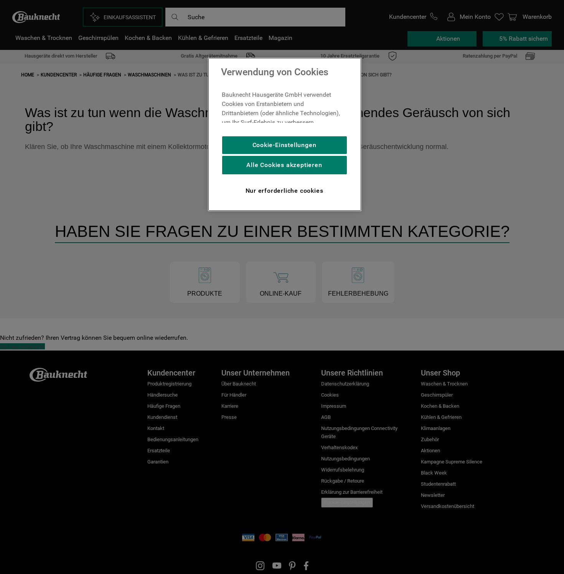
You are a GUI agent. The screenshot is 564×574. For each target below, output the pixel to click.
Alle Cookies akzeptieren (284, 165)
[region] (284, 134)
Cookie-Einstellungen (284, 145)
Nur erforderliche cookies (284, 190)
